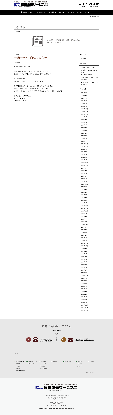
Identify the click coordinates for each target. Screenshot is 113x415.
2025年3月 (84, 133)
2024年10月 (84, 146)
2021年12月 (84, 205)
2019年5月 (84, 259)
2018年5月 (84, 291)
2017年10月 (84, 310)
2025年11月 (84, 111)
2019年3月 (84, 264)
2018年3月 (84, 297)
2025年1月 (84, 138)
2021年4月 (84, 219)
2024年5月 (84, 152)
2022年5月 (84, 200)
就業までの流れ (31, 364)
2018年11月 (84, 275)
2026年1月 (84, 106)
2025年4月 (84, 130)
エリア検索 (43, 364)
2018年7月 (84, 286)
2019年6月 (84, 256)
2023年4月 (84, 178)
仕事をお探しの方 (41, 12)
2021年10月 (84, 211)
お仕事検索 (52, 12)
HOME (16, 354)
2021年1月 (84, 221)
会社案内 (79, 12)
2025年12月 (84, 109)
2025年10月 (84, 114)
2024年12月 (84, 141)
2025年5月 (84, 127)
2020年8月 (84, 227)
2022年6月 (84, 197)
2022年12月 (84, 181)
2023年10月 (84, 165)
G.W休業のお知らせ (86, 74)
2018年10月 (84, 278)
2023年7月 (84, 173)
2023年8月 (84, 170)
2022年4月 (84, 203)
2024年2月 (84, 157)
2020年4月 (84, 232)
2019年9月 (84, 248)
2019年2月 (84, 267)
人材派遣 (18, 366)
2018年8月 (84, 283)
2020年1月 (84, 238)
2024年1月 (84, 160)
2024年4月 (84, 154)
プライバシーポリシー (93, 16)
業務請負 (18, 364)
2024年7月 (84, 149)
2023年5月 (84, 176)
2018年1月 (84, 302)
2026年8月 (84, 93)
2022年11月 (84, 184)
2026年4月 (84, 98)
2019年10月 (84, 246)
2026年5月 (84, 95)
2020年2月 (84, 235)
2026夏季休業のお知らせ (88, 67)
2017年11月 (84, 307)
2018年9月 (84, 281)
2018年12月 (84, 273)
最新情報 (61, 12)
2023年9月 (84, 168)
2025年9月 (84, 117)
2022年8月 (84, 192)
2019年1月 (84, 270)
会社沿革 (79, 366)
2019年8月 (84, 251)
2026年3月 (84, 101)
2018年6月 (84, 289)
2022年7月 (84, 195)
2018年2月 (84, 299)
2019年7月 (84, 254)
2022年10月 (84, 187)
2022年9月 (84, 189)
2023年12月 (84, 162)
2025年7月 (84, 122)
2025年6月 (84, 125)
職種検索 (42, 366)
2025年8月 (84, 119)
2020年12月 (84, 224)
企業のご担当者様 (28, 12)
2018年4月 (84, 294)
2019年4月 (84, 262)
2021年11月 (84, 208)
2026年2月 (84, 103)
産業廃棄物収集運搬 (20, 370)
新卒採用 (87, 12)
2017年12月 (84, 305)
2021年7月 (84, 213)
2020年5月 (84, 230)
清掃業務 (18, 368)
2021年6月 (84, 216)
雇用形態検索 (43, 368)
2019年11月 (84, 243)
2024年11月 (84, 144)
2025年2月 (84, 136)
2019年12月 (84, 240)
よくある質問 (70, 12)
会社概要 (79, 364)
